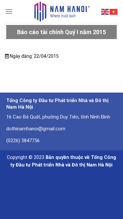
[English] (105, 11)
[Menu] (9, 11)
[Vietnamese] (114, 11)
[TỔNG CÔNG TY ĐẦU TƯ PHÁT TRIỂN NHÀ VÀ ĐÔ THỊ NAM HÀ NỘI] (61, 11)
